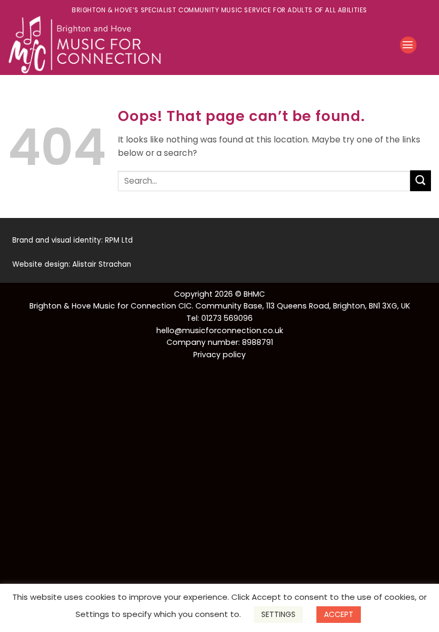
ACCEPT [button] (338, 614)
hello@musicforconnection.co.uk (219, 330)
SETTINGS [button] (278, 614)
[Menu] (408, 45)
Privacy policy (219, 354)
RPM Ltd (119, 240)
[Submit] (420, 180)
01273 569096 (227, 318)
